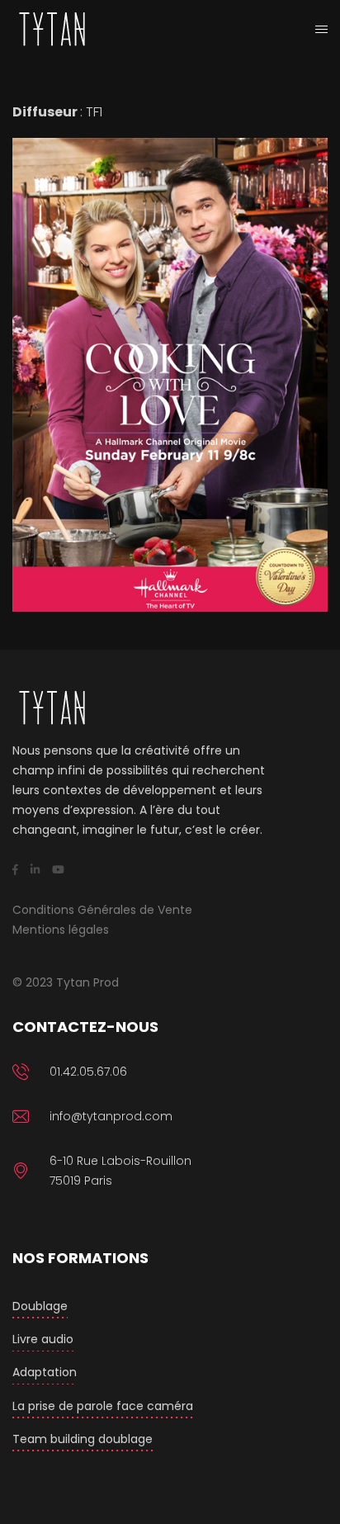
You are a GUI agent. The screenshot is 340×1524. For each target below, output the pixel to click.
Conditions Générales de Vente (102, 910)
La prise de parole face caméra (102, 1406)
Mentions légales (60, 929)
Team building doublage (82, 1439)
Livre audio (42, 1339)
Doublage (40, 1306)
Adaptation (44, 1372)
